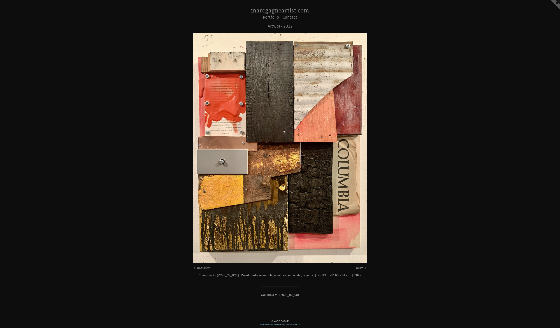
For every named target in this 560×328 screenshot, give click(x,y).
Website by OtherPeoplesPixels (280, 324)
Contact (290, 17)
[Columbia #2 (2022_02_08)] (280, 148)
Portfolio (271, 17)
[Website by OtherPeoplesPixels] (551, 8)
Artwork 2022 (280, 26)
